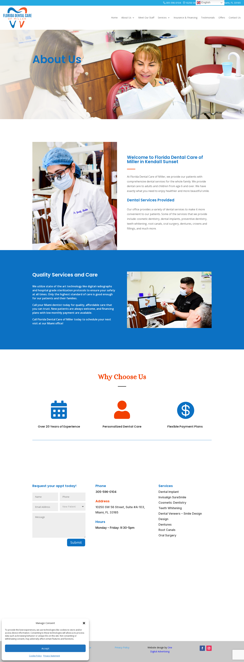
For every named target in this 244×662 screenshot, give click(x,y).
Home (114, 17)
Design (163, 519)
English (205, 2)
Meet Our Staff (146, 17)
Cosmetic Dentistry (172, 502)
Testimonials (208, 17)
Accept (45, 648)
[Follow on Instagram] (209, 648)
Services (162, 17)
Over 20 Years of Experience (59, 426)
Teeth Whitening (170, 508)
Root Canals (167, 530)
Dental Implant (169, 492)
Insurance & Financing (185, 17)
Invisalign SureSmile (172, 497)
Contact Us (235, 17)
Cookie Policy (35, 655)
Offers (221, 17)
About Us (126, 17)
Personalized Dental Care (122, 426)
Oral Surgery (167, 535)
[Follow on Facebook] (202, 648)
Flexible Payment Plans (185, 426)
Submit (76, 542)
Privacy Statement (51, 655)
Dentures (165, 524)
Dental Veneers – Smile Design (180, 513)
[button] (84, 623)
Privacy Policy (122, 647)
